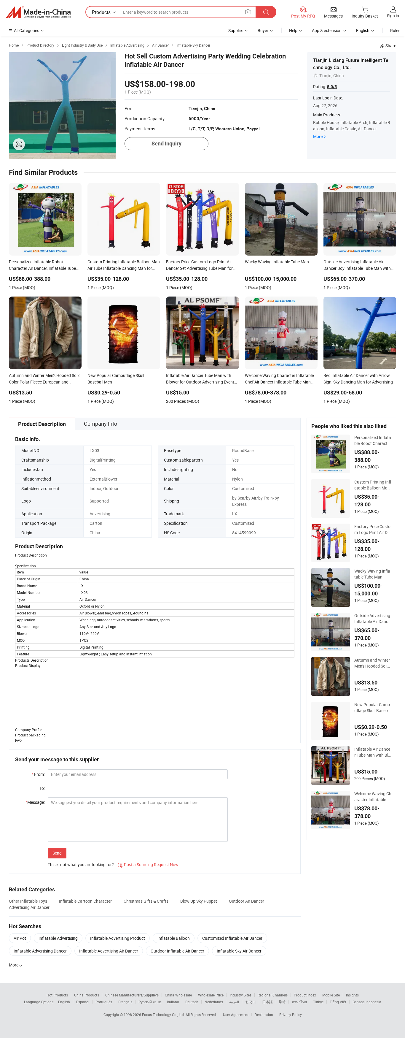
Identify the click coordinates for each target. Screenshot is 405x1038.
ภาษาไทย (299, 1001)
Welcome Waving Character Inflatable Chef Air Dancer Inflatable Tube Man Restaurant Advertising (372, 797)
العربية (234, 1001)
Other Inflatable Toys (28, 901)
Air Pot (20, 938)
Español (82, 1001)
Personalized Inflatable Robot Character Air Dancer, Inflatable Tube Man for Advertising (372, 440)
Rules (395, 30)
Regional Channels (273, 995)
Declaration (264, 1014)
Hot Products (57, 995)
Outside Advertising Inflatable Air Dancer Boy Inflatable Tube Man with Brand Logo (372, 619)
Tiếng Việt (338, 1001)
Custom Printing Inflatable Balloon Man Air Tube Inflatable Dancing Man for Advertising (372, 485)
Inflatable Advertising (58, 938)
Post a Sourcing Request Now (148, 864)
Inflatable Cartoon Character (85, 901)
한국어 (250, 1001)
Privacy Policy (290, 1014)
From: (38, 774)
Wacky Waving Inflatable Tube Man (372, 574)
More (318, 136)
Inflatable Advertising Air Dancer (108, 951)
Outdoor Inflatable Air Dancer (177, 951)
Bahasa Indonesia (367, 1001)
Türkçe (318, 1001)
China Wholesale (178, 995)
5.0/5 (332, 86)
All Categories (26, 30)
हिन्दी (282, 1001)
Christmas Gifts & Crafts (146, 901)
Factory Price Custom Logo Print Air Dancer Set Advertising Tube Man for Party (372, 529)
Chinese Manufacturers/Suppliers (132, 995)
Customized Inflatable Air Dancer (232, 938)
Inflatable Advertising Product (117, 938)
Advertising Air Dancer (29, 907)
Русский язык (149, 1001)
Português (103, 1001)
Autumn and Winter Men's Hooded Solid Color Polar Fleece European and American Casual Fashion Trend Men (372, 663)
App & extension (327, 30)
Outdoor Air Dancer (246, 901)
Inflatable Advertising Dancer (40, 951)
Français (125, 1001)
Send (57, 853)
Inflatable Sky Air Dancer (239, 951)
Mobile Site (331, 995)
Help (293, 30)
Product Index (305, 995)
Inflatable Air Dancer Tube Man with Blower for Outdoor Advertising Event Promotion (372, 752)
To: (42, 788)
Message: (35, 802)
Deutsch (191, 1001)
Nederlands (214, 1001)
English (64, 1001)
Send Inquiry (166, 143)
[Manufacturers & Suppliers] (38, 12)
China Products (86, 995)
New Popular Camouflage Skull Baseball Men (372, 708)
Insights (352, 995)
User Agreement (235, 1014)
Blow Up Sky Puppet (198, 901)
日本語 (267, 1001)
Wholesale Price (211, 995)
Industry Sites (240, 995)
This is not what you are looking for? (81, 864)
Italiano (173, 1001)
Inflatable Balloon (173, 938)
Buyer (263, 30)
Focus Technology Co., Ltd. (164, 1014)
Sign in (393, 15)
